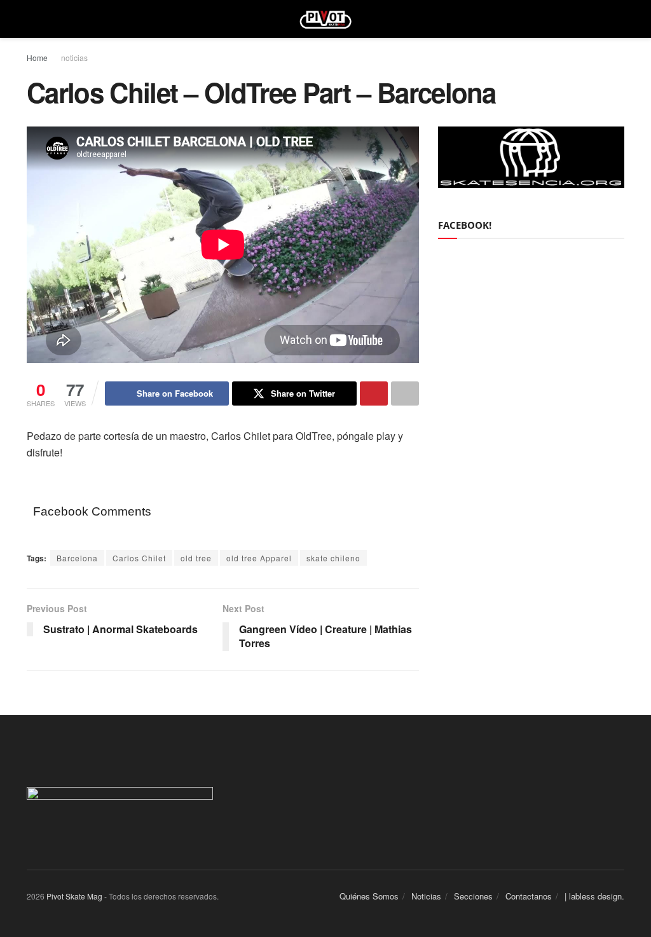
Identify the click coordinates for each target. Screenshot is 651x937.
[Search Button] (618, 19)
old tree (196, 557)
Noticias (426, 896)
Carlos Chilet (139, 557)
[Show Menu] (32, 19)
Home (37, 57)
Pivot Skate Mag (74, 896)
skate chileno (333, 557)
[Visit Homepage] (325, 19)
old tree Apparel (259, 557)
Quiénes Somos (369, 896)
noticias (74, 57)
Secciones (473, 896)
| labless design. (594, 896)
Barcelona (77, 557)
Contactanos (528, 896)
